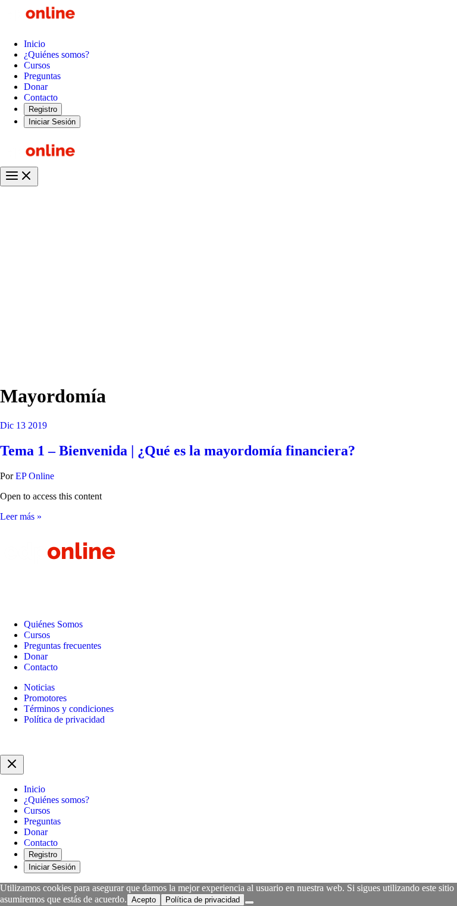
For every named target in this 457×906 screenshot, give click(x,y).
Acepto (144, 899)
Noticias (39, 687)
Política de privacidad (64, 719)
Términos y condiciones (69, 709)
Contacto (41, 667)
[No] (249, 902)
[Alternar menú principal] (19, 176)
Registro (43, 109)
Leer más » (21, 516)
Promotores (45, 698)
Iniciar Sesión (52, 121)
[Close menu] (12, 764)
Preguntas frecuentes (62, 646)
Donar (36, 656)
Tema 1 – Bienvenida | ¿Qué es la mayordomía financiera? (177, 450)
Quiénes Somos (53, 624)
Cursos (37, 635)
